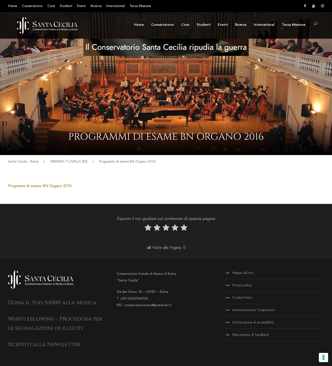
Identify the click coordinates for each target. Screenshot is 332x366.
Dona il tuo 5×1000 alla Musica (52, 302)
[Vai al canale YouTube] (313, 6)
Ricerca (96, 6)
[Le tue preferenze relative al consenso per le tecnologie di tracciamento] (323, 357)
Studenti (66, 6)
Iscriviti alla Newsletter (44, 344)
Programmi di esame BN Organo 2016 (40, 186)
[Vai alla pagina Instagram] (322, 6)
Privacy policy (242, 285)
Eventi (81, 6)
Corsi (51, 6)
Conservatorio (32, 6)
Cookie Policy (242, 297)
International (115, 6)
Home (12, 6)
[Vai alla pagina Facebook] (305, 6)
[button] (315, 24)
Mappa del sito (242, 272)
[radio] (148, 228)
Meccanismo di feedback (250, 334)
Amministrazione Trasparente (253, 310)
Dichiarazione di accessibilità (253, 322)
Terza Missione (140, 6)
